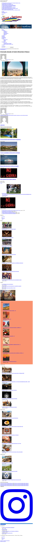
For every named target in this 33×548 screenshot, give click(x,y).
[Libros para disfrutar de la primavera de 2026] (7, 470)
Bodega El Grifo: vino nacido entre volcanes (9, 390)
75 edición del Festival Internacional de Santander (9, 213)
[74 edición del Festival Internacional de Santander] (7, 270)
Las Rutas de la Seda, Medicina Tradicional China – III (11, 344)
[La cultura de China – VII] (6, 318)
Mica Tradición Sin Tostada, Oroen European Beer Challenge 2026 (13, 373)
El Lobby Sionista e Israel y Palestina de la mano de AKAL (11, 479)
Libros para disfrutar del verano (7, 462)
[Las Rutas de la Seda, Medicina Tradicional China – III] (6, 343)
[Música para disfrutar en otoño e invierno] (7, 253)
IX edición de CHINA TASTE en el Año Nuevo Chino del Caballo (12, 451)
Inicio (3, 29)
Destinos (3, 35)
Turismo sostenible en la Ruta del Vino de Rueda (10, 152)
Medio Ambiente (6, 33)
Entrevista (3, 36)
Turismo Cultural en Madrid (7, 43)
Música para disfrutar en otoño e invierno (9, 254)
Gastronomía (4, 37)
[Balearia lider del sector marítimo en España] (8, 164)
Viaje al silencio (4, 529)
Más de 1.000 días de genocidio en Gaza (7, 9)
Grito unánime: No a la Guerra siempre (8, 179)
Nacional (6, 48)
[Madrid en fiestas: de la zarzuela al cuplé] (7, 228)
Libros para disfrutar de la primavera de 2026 (9, 471)
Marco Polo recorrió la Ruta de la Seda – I (10, 361)
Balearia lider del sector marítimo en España (9, 166)
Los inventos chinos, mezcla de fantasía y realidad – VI (12, 327)
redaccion (8, 59)
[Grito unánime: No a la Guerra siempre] (8, 177)
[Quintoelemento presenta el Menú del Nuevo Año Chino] (7, 442)
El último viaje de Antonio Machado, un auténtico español (10, 8)
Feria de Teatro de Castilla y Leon (8, 44)
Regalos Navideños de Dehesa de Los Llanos (9, 407)
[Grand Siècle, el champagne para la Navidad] (6, 397)
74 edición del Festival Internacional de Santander (10, 271)
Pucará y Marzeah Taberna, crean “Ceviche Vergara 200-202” (12, 426)
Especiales (3, 41)
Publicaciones (6, 39)
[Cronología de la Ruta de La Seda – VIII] (6, 309)
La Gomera (5, 42)
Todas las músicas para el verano (7, 237)
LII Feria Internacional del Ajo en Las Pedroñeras (8, 7)
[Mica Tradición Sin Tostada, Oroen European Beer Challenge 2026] (7, 372)
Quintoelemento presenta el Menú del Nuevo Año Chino (11, 443)
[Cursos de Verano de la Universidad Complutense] (8, 137)
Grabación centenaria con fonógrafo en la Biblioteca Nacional (12, 262)
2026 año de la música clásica (7, 246)
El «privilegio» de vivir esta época (6, 3)
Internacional (5, 31)
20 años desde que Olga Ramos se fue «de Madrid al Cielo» (12, 279)
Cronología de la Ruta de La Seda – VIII (9, 310)
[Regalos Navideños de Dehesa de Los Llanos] (7, 406)
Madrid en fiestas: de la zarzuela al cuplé (7, 4)
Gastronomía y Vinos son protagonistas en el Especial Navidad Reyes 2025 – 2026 (16, 381)
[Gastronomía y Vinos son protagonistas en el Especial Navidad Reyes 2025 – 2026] (7, 380)
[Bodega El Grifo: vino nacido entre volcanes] (7, 389)
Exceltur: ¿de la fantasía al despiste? (7, 6)
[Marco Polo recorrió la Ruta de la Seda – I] (6, 360)
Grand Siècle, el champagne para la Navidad (9, 398)
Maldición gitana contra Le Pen (7, 533)
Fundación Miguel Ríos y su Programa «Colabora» (10, 531)
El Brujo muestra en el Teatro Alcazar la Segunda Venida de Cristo (11, 210)
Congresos (5, 32)
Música (5, 40)
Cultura (3, 38)
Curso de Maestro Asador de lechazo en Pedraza (10, 435)
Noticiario (3, 30)
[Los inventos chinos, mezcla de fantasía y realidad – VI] (6, 326)
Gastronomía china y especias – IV (9, 336)
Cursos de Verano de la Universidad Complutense (9, 5)
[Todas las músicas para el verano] (7, 236)
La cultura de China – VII (7, 319)
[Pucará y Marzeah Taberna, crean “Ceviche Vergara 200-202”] (7, 425)
